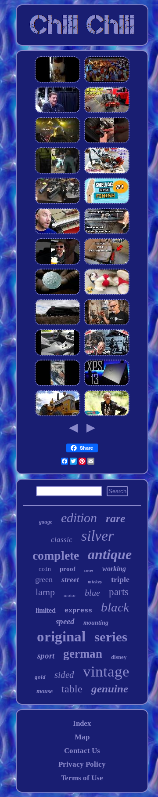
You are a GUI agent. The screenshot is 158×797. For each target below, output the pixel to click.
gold (40, 676)
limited (46, 610)
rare (116, 518)
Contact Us (82, 750)
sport (45, 655)
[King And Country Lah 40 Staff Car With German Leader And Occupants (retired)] (57, 172)
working (114, 568)
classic (61, 539)
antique (110, 554)
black (115, 607)
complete (55, 555)
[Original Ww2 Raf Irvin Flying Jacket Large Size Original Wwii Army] (57, 81)
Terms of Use (82, 778)
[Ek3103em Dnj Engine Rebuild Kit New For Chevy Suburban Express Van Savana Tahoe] (106, 354)
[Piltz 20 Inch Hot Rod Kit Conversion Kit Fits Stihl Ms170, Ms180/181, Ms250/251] (106, 172)
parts (119, 591)
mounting (95, 622)
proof (67, 568)
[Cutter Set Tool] (106, 324)
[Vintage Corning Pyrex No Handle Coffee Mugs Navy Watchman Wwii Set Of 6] (57, 263)
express (78, 611)
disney (119, 657)
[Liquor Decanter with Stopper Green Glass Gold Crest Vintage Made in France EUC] (106, 293)
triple (120, 579)
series (110, 636)
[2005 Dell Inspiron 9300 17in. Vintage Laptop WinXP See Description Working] (106, 384)
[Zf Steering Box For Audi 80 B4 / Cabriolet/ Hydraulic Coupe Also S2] (106, 142)
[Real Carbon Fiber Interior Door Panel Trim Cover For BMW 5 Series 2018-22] (57, 354)
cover (88, 570)
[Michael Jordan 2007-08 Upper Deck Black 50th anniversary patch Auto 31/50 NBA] (57, 111)
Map (82, 737)
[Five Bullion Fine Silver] (57, 293)
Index (82, 723)
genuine (109, 689)
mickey (95, 581)
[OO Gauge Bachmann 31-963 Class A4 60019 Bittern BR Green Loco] (57, 324)
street (70, 579)
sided (64, 675)
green (44, 579)
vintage (106, 671)
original (61, 636)
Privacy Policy (82, 764)
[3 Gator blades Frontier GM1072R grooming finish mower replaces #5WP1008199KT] (106, 111)
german (82, 653)
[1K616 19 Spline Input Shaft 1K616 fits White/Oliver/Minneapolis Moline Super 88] (57, 415)
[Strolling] (106, 81)
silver (97, 536)
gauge (45, 522)
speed (65, 621)
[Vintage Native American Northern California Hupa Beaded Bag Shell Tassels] (106, 415)
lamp (45, 591)
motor (70, 595)
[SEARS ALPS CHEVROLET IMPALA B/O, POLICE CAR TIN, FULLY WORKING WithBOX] (57, 384)
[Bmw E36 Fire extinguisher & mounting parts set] (106, 263)
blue (92, 592)
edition (79, 517)
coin (45, 570)
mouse (44, 691)
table (72, 689)
